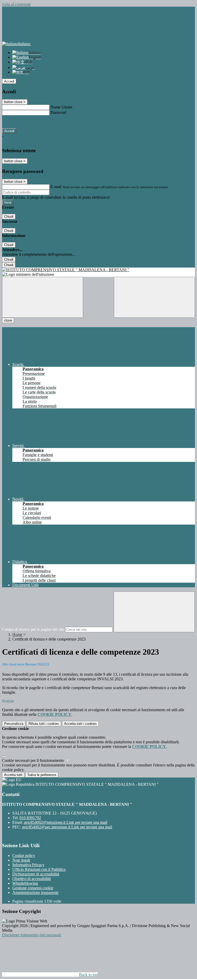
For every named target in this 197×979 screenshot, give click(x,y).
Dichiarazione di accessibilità (35, 874)
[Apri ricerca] (154, 297)
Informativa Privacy (28, 865)
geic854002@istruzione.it (65, 822)
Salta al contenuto (16, 4)
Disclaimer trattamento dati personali (31, 935)
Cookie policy (23, 855)
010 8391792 (30, 818)
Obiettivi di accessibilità (31, 878)
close (8, 320)
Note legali (21, 860)
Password (58, 112)
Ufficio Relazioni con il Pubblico (39, 869)
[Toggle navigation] (42, 297)
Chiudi (8, 216)
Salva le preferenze (41, 775)
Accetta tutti (80, 724)
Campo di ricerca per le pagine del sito (33, 629)
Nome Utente (61, 107)
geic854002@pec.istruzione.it (67, 827)
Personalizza (13, 724)
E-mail (56, 187)
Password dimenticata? (20, 122)
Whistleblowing (25, 883)
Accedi (9, 81)
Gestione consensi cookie (32, 888)
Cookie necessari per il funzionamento (33, 760)
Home (17, 634)
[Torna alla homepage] (98, 270)
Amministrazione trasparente (35, 892)
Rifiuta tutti (43, 724)
